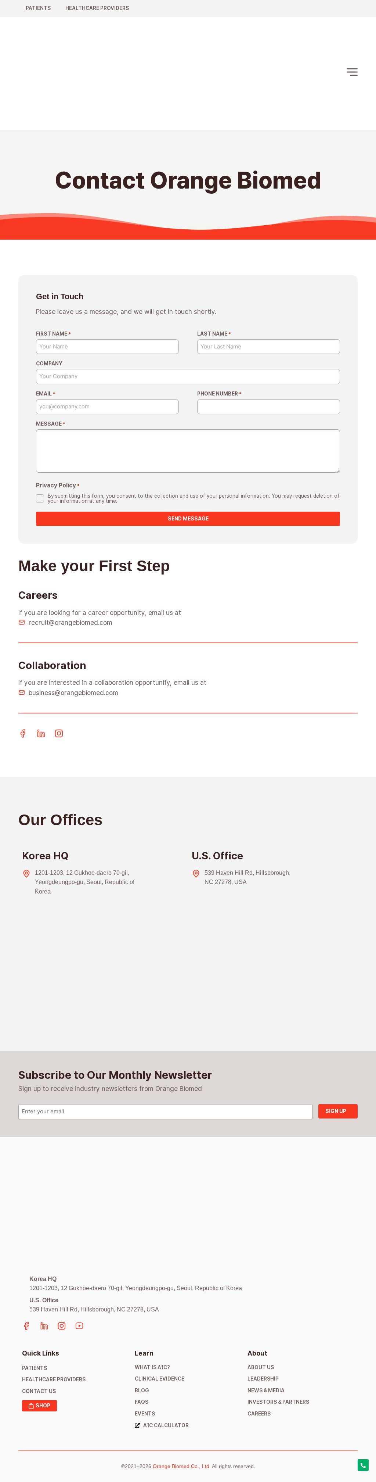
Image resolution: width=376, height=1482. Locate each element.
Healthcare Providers (97, 8)
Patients (38, 8)
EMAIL (45, 393)
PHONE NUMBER (219, 393)
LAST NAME (214, 333)
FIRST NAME (53, 333)
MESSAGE (50, 423)
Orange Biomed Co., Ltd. (182, 1466)
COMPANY (49, 363)
